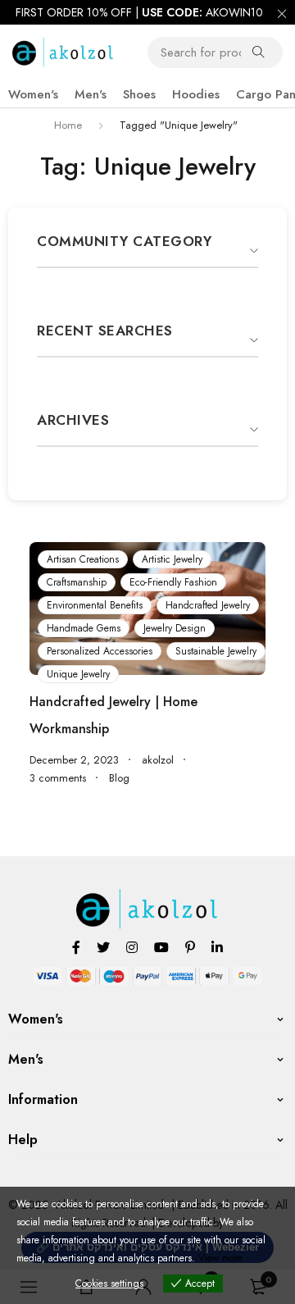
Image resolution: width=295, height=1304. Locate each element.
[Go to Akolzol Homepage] (148, 898)
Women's (33, 94)
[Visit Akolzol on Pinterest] (190, 947)
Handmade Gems (83, 628)
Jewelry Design (174, 628)
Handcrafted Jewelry (208, 605)
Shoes (139, 94)
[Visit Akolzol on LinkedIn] (217, 947)
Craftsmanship (77, 582)
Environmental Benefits (95, 605)
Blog (119, 778)
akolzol (158, 760)
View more (220, 1258)
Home (68, 125)
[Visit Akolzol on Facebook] (76, 947)
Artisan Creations (83, 559)
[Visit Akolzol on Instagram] (132, 947)
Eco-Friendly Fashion (173, 582)
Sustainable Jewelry (215, 651)
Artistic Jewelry (172, 559)
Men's (91, 94)
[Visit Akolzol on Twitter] (103, 947)
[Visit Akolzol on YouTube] (161, 947)
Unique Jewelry (78, 674)
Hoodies (196, 94)
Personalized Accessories (99, 651)
